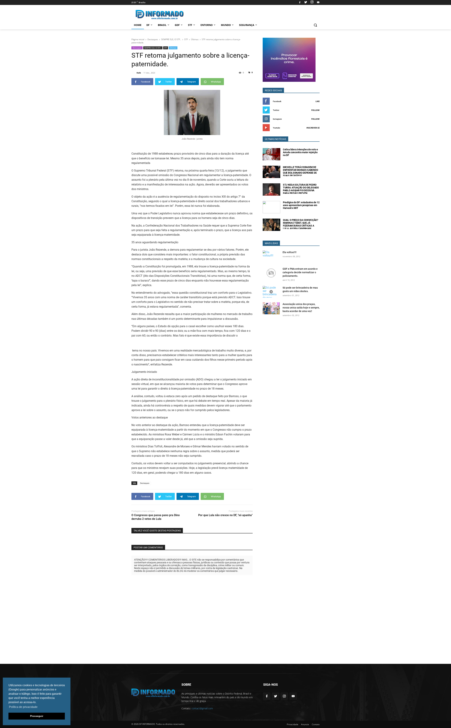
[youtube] (318, 2)
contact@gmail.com (202, 708)
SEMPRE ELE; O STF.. (152, 48)
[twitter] (305, 2)
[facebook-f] (266, 696)
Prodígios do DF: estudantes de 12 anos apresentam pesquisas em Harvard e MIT (301, 205)
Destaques (136, 48)
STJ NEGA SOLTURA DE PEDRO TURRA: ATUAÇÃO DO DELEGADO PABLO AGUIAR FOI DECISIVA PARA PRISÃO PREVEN (301, 189)
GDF (177, 25)
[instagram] (312, 2)
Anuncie (305, 724)
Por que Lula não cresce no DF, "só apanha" (225, 515)
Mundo (226, 25)
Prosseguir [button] (36, 716)
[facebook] (300, 2)
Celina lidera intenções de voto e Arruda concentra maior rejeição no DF (300, 152)
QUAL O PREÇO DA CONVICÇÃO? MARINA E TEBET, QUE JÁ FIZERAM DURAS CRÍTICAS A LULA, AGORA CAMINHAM (300, 224)
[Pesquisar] (315, 25)
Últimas (173, 48)
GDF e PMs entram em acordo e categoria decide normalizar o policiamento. (300, 272)
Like (318, 101)
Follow (315, 110)
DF (148, 25)
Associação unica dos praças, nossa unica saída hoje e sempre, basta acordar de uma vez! (301, 308)
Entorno (206, 25)
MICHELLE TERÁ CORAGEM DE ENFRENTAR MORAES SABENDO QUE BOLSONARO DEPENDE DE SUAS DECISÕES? (300, 171)
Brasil (162, 25)
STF (190, 25)
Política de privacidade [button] (23, 706)
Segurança (246, 25)
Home (137, 25)
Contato (316, 724)
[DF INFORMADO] (159, 14)
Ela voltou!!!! (289, 252)
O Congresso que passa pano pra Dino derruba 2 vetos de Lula (155, 517)
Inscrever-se (313, 127)
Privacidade (292, 724)
